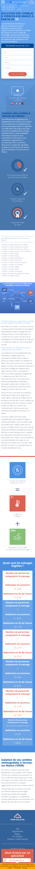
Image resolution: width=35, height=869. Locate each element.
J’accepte (24, 868)
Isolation (15, 245)
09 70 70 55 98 (18, 2)
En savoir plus (17, 868)
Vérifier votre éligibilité (17, 74)
